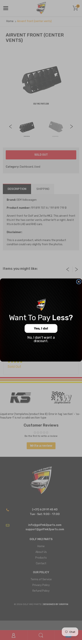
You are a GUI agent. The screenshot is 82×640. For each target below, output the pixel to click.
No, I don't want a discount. (41, 339)
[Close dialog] (78, 281)
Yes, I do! (41, 328)
